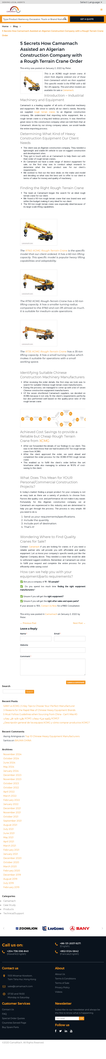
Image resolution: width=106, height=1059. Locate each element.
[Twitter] (61, 1031)
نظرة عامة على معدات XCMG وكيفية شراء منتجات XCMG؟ (31, 718)
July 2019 (8, 883)
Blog (15, 26)
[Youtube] (72, 1031)
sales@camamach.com (20, 986)
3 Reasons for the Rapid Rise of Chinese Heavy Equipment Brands (39, 710)
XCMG (44, 441)
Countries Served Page (14, 1022)
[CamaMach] (13, 7)
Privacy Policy (62, 987)
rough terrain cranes (44, 112)
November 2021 (12, 812)
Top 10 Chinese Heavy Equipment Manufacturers (52, 736)
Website (24, 645)
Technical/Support (13, 913)
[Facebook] (57, 1031)
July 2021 (8, 829)
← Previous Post (28, 623)
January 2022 (10, 804)
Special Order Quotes (13, 1018)
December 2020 (12, 858)
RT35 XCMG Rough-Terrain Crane (46, 351)
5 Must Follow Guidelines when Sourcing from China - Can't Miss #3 (40, 714)
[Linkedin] (67, 1031)
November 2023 (12, 779)
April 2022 (9, 791)
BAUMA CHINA (23, 740)
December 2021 (12, 808)
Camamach (68, 90)
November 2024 (12, 754)
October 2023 (11, 783)
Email (57, 634)
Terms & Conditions (65, 978)
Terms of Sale (62, 983)
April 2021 (8, 841)
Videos (58, 991)
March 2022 (10, 796)
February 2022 (11, 800)
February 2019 (11, 887)
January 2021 (10, 854)
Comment (25, 656)
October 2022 (11, 787)
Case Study (9, 905)
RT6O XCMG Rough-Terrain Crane (46, 250)
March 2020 (10, 866)
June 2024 (9, 762)
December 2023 (12, 775)
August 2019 (10, 879)
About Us (60, 974)
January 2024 (10, 771)
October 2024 (11, 758)
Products (8, 909)
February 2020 (11, 870)
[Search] (65, 19)
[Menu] (101, 9)
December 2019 (12, 874)
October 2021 (10, 816)
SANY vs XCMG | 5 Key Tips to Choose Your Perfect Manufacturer (39, 706)
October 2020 (11, 862)
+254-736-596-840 (18, 951)
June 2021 (9, 833)
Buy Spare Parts (10, 1027)
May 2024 (8, 766)
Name (23, 634)
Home (5, 26)
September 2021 (12, 820)
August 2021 (10, 825)
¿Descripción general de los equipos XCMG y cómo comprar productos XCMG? (46, 722)
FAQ (4, 1013)
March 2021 (9, 845)
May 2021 (8, 837)
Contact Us (8, 1009)
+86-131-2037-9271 (70, 943)
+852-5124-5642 (69, 951)
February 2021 (11, 850)
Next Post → (79, 623)
